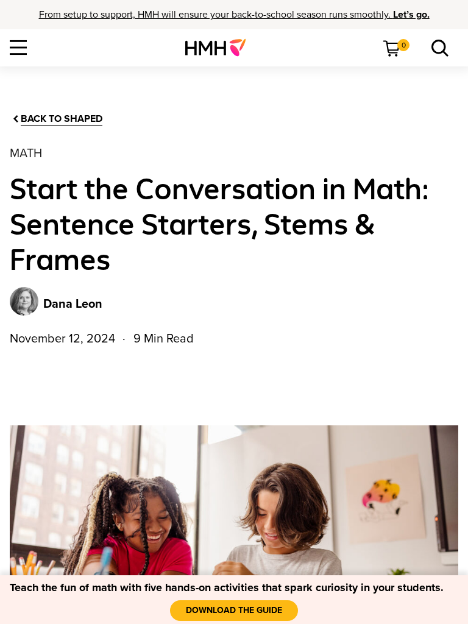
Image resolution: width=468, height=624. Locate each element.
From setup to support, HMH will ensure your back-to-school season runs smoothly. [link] (234, 15)
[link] (220, 47)
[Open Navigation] (18, 47)
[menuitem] (220, 47)
